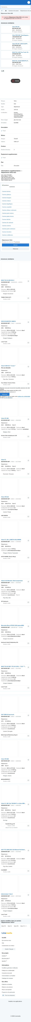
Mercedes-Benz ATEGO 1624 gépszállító (12, 625)
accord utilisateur (8, 397)
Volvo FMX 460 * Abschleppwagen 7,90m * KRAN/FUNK (20, 35)
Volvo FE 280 (5, 418)
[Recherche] (28, 6)
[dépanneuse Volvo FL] (15, 449)
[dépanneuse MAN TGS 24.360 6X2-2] (15, 270)
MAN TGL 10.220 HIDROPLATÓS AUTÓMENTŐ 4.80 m (20, 60)
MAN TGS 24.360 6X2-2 (7, 280)
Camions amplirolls (7, 207)
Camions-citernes (6, 225)
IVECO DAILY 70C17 (7, 894)
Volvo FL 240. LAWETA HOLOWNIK (11, 539)
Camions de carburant (7, 222)
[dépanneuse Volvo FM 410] (15, 486)
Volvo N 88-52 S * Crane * (8, 365)
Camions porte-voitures (8, 213)
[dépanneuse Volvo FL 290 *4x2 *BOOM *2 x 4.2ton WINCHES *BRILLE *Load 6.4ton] (15, 793)
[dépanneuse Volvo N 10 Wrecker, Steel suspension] (15, 570)
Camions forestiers (6, 232)
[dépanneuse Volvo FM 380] (15, 749)
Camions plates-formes (8, 216)
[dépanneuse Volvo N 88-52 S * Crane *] (15, 355)
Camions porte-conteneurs (8, 228)
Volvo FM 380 (5, 759)
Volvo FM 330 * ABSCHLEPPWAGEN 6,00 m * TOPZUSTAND (20, 43)
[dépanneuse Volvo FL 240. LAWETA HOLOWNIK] (15, 529)
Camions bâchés (6, 219)
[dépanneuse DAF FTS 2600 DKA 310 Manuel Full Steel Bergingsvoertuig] (15, 839)
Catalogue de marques (7, 978)
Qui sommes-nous (6, 940)
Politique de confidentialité (8, 970)
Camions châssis (6, 200)
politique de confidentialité (24, 396)
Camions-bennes (6, 191)
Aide (3, 943)
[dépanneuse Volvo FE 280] (15, 408)
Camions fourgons (6, 197)
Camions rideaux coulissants (9, 210)
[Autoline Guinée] (9, 2)
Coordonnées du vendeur (8, 945)
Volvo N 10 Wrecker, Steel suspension (12, 580)
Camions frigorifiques (7, 204)
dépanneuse (17, 106)
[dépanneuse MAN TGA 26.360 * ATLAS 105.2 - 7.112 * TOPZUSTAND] (15, 656)
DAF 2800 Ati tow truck (7, 714)
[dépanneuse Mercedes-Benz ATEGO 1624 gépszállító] (15, 615)
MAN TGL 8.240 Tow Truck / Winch (20, 52)
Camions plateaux (6, 194)
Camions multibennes (7, 235)
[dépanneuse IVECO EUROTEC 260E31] (15, 311)
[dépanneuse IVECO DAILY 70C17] (15, 884)
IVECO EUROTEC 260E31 (8, 321)
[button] (28, 2)
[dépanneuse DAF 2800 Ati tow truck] (15, 704)
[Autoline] (6, 11)
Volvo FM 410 (15, 26)
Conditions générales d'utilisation (10, 968)
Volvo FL (3, 459)
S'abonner (4, 394)
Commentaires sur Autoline (8, 975)
